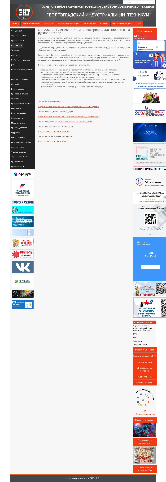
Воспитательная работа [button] (21, 70)
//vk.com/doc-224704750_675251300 (53, 141)
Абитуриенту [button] (16, 55)
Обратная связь (144, 31)
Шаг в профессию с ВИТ (144, 356)
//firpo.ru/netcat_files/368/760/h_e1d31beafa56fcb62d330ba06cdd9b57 (69, 117)
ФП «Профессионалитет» (123, 24)
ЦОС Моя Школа (89, 24)
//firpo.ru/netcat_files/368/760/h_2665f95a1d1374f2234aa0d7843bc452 (68, 107)
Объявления (49, 24)
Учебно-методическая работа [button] (20, 62)
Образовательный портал (68, 24)
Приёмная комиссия (31, 24)
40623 (135, 337)
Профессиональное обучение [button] (19, 96)
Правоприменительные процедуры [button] (21, 106)
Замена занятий (144, 362)
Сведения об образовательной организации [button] (18, 36)
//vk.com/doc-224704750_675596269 (54, 131)
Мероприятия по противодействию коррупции (19, 128)
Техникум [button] (15, 50)
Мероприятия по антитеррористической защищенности (21, 142)
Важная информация (144, 420)
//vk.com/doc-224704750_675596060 (76, 122)
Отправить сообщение (151, 267)
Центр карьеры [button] (17, 89)
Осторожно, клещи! (140, 345)
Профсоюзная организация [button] (17, 164)
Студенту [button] (15, 45)
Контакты (104, 24)
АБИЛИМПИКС (145, 377)
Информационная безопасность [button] (18, 115)
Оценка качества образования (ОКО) (19, 154)
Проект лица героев (144, 350)
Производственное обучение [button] (19, 81)
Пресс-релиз (137, 341)
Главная (15, 24)
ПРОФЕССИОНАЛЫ (144, 383)
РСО (139, 24)
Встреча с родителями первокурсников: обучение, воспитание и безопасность (143, 328)
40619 (135, 334)
